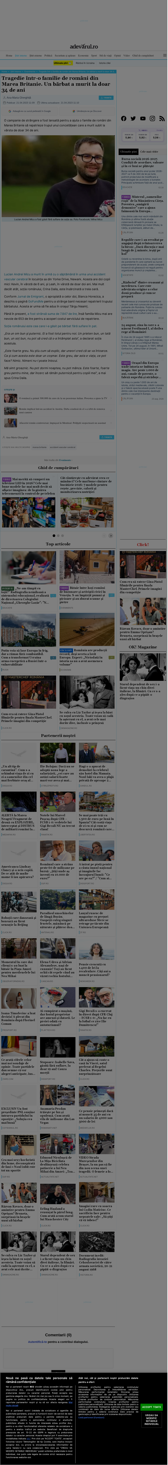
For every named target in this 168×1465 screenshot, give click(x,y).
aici (28, 1438)
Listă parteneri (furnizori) (91, 1417)
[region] (84, 1418)
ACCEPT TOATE (151, 1407)
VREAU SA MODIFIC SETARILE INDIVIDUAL (152, 1420)
